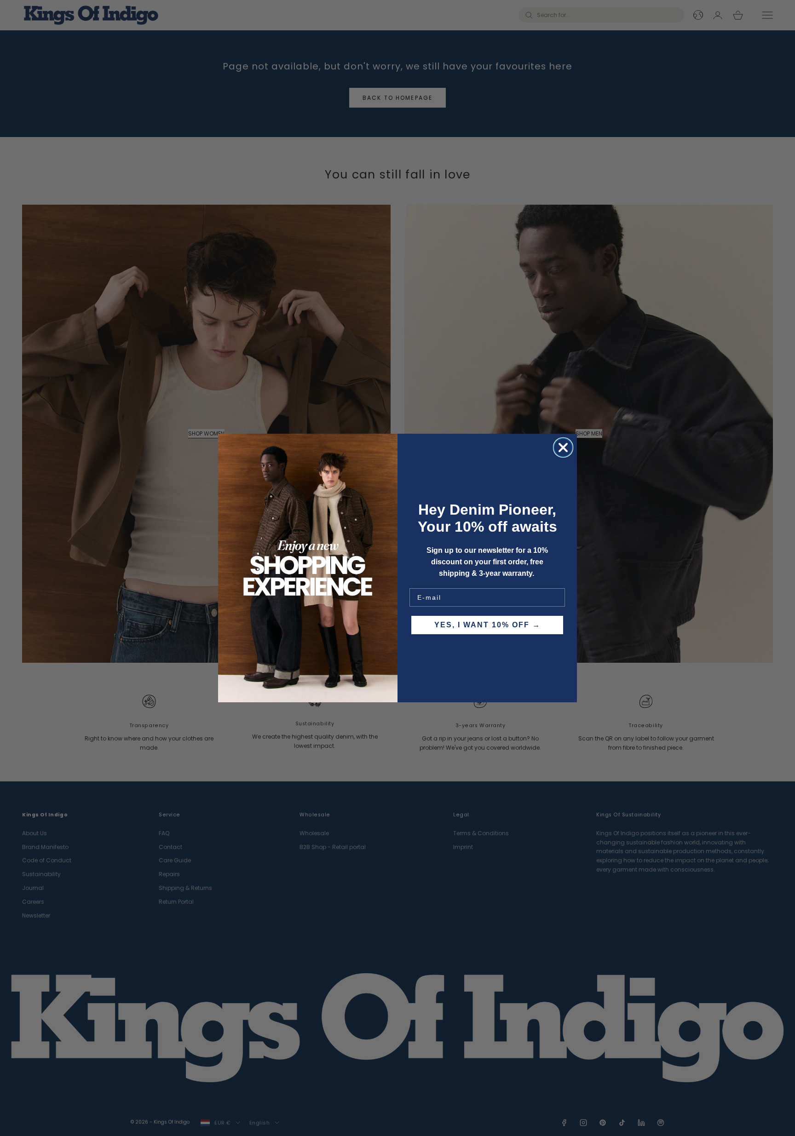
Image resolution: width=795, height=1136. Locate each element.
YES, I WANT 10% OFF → (487, 625)
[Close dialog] (563, 447)
